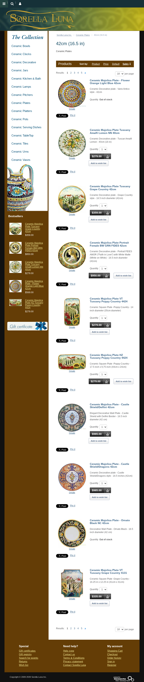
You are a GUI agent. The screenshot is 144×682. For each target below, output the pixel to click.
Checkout (112, 654)
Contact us (69, 654)
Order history (114, 658)
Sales (126, 64)
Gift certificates (27, 650)
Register (111, 665)
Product (96, 64)
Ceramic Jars (19, 70)
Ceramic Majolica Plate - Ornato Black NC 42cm (110, 522)
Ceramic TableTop (22, 135)
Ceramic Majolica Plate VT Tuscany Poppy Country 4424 (109, 300)
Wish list (23, 665)
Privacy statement (73, 661)
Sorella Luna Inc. (64, 35)
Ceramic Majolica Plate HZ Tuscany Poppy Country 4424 (109, 356)
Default (115, 64)
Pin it (72, 115)
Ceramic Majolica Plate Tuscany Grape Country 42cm (110, 188)
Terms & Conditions (74, 658)
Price (106, 64)
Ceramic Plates (83, 35)
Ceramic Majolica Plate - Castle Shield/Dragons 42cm (109, 465)
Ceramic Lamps (21, 86)
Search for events (28, 658)
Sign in (111, 661)
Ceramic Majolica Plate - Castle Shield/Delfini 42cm (109, 406)
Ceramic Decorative (23, 62)
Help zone (68, 650)
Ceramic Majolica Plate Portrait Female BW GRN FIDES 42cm (109, 244)
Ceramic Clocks (21, 54)
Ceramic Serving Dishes (26, 127)
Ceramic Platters (21, 111)
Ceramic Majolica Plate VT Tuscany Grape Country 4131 (108, 571)
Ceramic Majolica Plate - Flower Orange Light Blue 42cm (110, 82)
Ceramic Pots (19, 119)
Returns (23, 661)
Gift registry (25, 654)
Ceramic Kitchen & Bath (26, 78)
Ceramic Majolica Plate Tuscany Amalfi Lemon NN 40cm (110, 131)
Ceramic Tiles (19, 143)
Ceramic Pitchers (22, 94)
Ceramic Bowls (20, 46)
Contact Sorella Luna (74, 665)
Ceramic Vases (20, 159)
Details (72, 109)
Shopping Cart (115, 650)
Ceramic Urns (20, 151)
